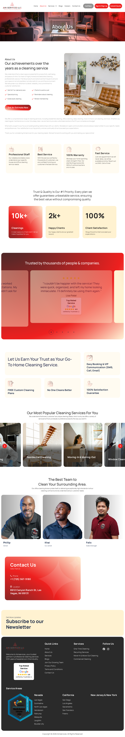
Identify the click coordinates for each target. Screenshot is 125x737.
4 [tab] (68, 332)
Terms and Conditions (53, 669)
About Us (43, 6)
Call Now (88, 6)
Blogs (61, 6)
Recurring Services (81, 652)
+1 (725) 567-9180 (20, 579)
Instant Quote (115, 6)
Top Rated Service (62, 301)
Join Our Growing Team (54, 662)
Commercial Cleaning (82, 659)
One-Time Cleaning (81, 649)
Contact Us (76, 6)
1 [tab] (51, 332)
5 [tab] (73, 332)
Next (120, 446)
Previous (5, 446)
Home (36, 6)
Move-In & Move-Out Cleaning (86, 655)
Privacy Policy (50, 666)
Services (51, 6)
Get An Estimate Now (18, 107)
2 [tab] (56, 332)
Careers (67, 6)
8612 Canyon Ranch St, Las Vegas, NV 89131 (25, 591)
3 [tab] (62, 332)
